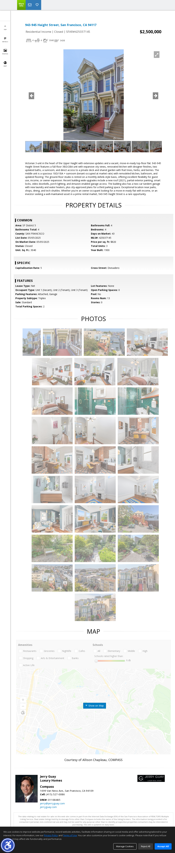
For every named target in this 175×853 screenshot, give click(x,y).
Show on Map (96, 705)
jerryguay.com (48, 807)
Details (5, 41)
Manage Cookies (125, 846)
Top (5, 29)
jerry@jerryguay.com (52, 803)
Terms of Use (70, 835)
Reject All (145, 846)
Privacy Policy (51, 835)
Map (5, 66)
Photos (5, 54)
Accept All (163, 846)
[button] (7, 845)
